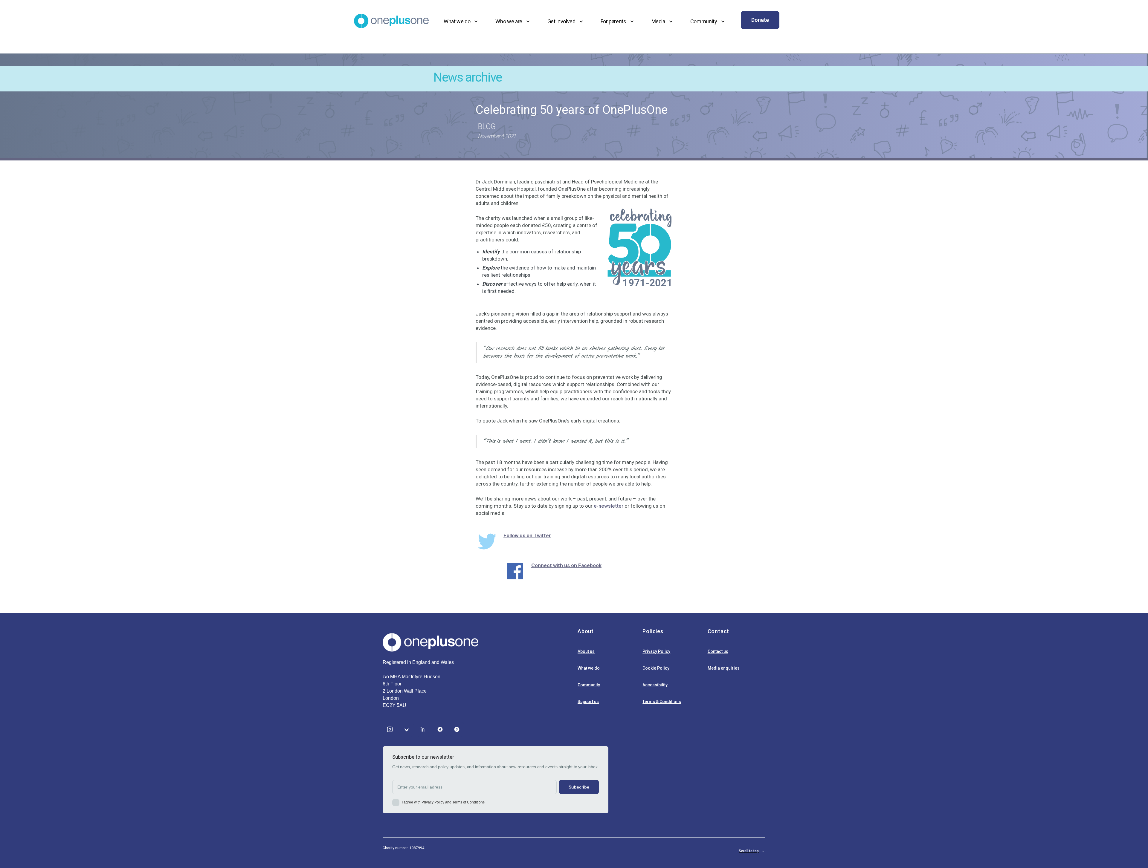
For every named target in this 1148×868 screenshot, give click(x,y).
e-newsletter (608, 506)
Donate (760, 20)
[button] (462, 21)
